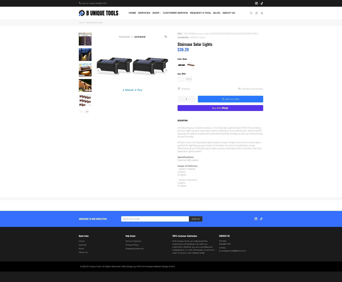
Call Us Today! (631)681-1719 (94, 3)
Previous (98, 70)
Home (81, 23)
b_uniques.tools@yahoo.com (232, 251)
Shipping (185, 89)
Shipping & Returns (135, 248)
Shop (81, 248)
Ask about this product (252, 89)
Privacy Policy (132, 245)
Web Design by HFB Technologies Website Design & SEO (148, 266)
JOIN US (196, 219)
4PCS (180, 79)
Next (165, 70)
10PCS (189, 79)
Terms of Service (133, 241)
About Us (83, 252)
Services (82, 245)
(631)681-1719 (224, 244)
